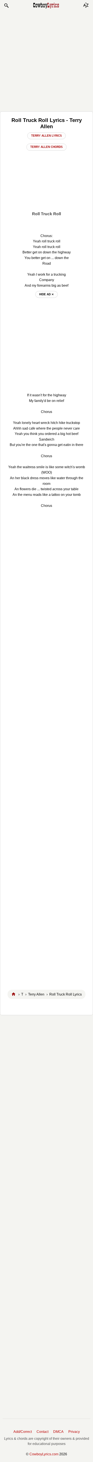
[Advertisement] (46, 59)
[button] (6, 5)
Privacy (74, 1432)
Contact (42, 1432)
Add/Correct (22, 1432)
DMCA (58, 1432)
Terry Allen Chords (46, 147)
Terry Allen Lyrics (46, 135)
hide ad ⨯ (46, 294)
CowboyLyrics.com (43, 1454)
